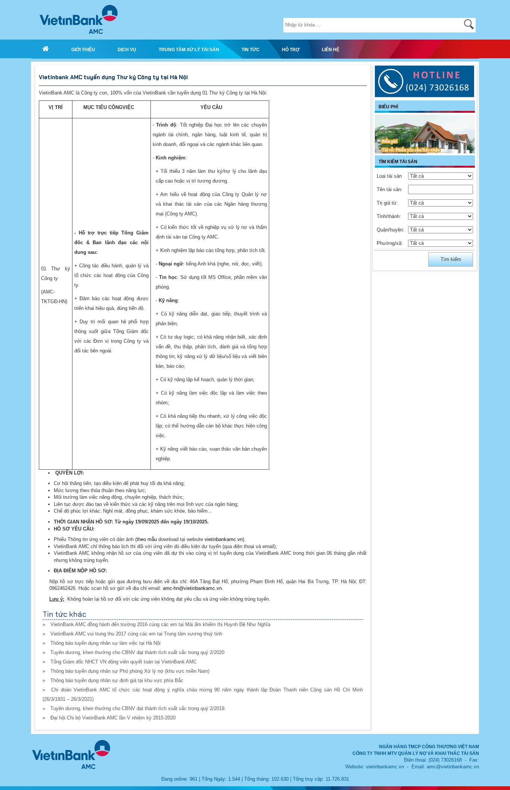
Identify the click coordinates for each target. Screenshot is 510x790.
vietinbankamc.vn (224, 539)
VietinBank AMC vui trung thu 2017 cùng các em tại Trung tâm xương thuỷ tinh (136, 634)
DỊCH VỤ (127, 49)
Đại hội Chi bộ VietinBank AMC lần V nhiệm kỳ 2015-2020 (112, 718)
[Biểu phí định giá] (425, 134)
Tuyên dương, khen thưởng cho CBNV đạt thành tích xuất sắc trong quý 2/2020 (137, 652)
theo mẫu (147, 539)
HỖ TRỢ (290, 49)
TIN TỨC (250, 49)
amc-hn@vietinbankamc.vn (192, 588)
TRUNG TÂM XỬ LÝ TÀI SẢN (189, 49)
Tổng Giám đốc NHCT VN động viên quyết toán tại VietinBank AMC (123, 662)
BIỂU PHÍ (388, 106)
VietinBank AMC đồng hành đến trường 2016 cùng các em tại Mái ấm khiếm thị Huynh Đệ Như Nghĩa (160, 624)
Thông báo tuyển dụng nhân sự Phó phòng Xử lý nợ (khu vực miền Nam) (129, 671)
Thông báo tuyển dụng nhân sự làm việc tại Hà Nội (105, 643)
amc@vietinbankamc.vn (453, 766)
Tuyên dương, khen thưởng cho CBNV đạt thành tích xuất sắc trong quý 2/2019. (138, 708)
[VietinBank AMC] (45, 49)
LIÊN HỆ (330, 49)
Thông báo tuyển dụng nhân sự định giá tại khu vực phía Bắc (116, 680)
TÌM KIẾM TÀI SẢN (398, 161)
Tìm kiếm (451, 259)
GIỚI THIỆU (83, 49)
